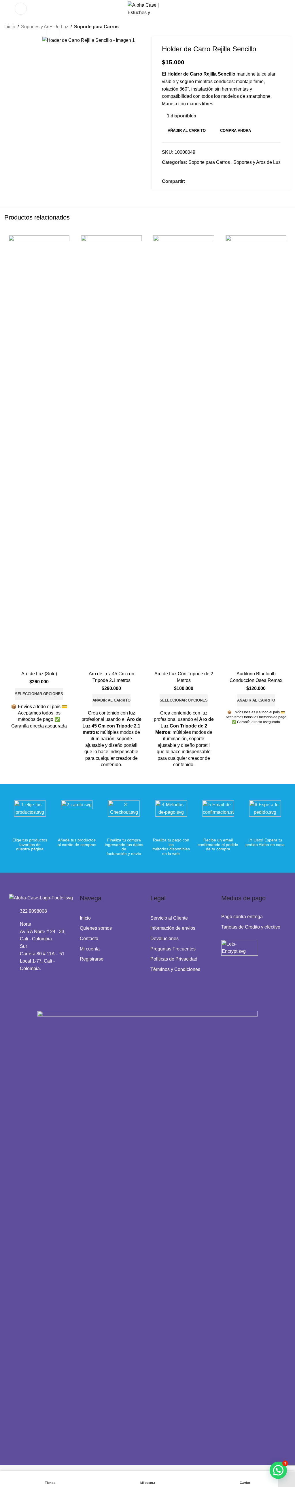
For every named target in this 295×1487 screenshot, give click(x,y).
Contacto (89, 938)
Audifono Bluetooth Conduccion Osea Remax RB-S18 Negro (256, 680)
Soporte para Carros (96, 26)
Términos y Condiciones (175, 969)
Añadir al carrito (187, 130)
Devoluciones (164, 938)
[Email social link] (195, 181)
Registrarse (91, 959)
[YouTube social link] (27, 982)
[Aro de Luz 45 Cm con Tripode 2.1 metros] (111, 451)
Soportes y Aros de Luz (257, 162)
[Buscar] (6, 8)
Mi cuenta (90, 948)
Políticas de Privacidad (173, 959)
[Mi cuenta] (276, 8)
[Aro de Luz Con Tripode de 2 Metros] (183, 451)
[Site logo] (147, 8)
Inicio (9, 26)
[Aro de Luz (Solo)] (39, 451)
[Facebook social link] (188, 181)
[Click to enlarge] (53, 33)
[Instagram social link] (20, 982)
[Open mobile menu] (21, 8)
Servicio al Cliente (169, 918)
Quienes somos (96, 928)
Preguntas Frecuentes (173, 948)
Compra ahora (235, 130)
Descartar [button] (286, 1479)
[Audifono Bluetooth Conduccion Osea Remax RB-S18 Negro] (256, 451)
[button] (111, 700)
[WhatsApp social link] (202, 181)
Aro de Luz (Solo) (39, 673)
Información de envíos (172, 928)
